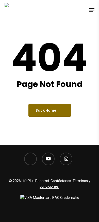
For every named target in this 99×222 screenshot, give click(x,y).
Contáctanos (61, 181)
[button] (91, 10)
